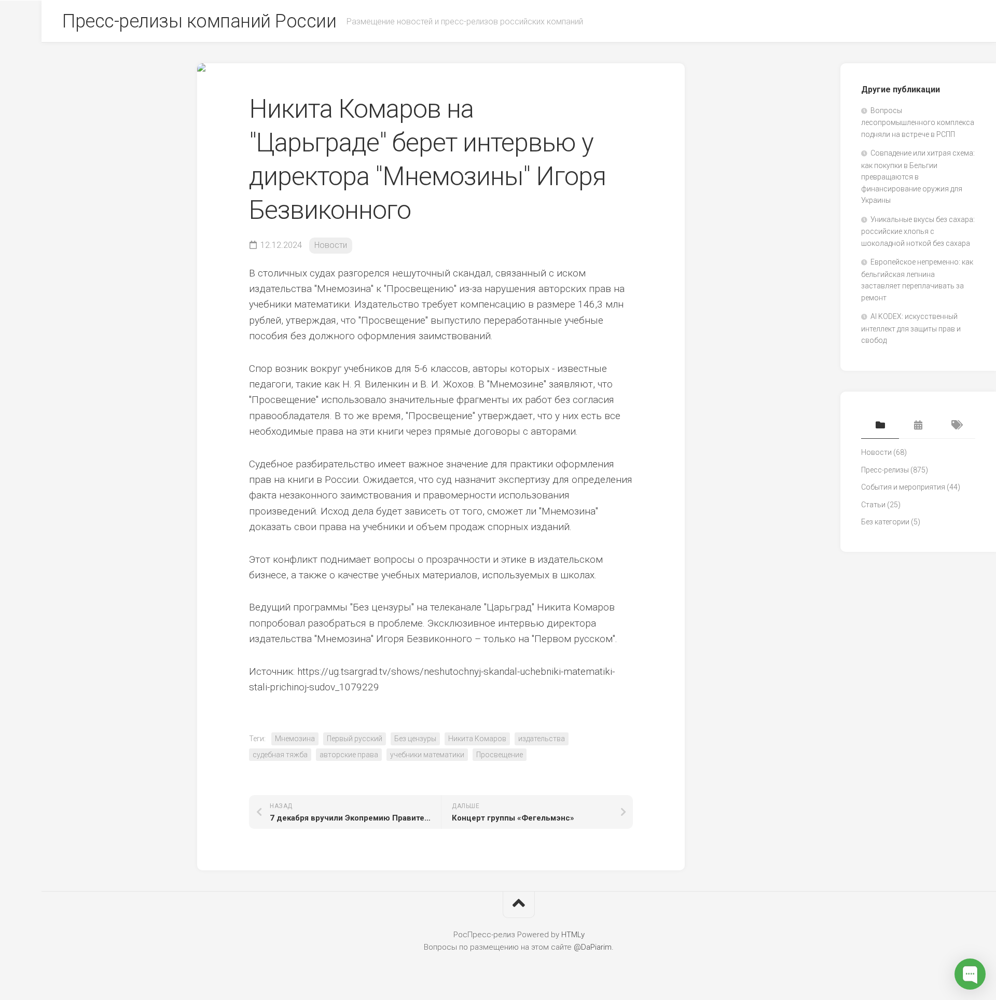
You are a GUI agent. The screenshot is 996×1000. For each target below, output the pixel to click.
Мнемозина (295, 738)
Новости (330, 245)
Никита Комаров (477, 738)
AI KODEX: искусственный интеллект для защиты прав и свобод (911, 328)
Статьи (873, 505)
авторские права (349, 755)
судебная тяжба (280, 755)
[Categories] (880, 425)
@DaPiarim (593, 947)
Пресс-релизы (885, 470)
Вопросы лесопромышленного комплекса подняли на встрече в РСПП (917, 122)
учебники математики (427, 755)
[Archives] (918, 425)
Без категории (885, 522)
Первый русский (354, 738)
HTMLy (573, 934)
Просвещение (499, 755)
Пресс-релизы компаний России (199, 21)
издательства (541, 738)
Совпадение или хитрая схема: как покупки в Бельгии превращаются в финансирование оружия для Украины (918, 176)
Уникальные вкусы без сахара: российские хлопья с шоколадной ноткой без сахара (918, 231)
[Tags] (956, 425)
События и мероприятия (903, 487)
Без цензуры (415, 738)
